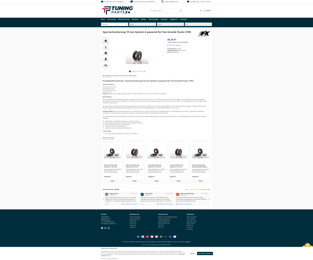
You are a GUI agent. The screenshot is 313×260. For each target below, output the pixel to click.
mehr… (107, 204)
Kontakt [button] (103, 214)
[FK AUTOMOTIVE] (204, 33)
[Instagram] (109, 228)
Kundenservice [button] (134, 214)
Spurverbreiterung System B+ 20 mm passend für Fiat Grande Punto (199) (155, 166)
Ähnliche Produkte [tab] (108, 138)
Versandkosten (152, 242)
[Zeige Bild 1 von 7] (130, 71)
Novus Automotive (192, 217)
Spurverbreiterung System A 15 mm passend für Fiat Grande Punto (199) (177, 166)
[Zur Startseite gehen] (117, 11)
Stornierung (133, 225)
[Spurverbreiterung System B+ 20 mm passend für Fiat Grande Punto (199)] (156, 152)
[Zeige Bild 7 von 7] (144, 71)
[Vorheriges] (111, 55)
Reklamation (133, 223)
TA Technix (190, 227)
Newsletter (133, 227)
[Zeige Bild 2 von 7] (132, 71)
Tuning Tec (190, 229)
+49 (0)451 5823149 (109, 222)
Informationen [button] (163, 214)
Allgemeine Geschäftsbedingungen (167, 217)
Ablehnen (192, 253)
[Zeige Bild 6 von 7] (142, 71)
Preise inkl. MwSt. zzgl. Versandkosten (177, 42)
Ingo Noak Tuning (191, 221)
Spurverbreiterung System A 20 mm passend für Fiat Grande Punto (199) (133, 166)
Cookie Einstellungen (164, 221)
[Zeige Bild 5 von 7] (139, 71)
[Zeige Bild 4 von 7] (137, 71)
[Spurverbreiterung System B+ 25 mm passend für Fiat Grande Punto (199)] (112, 152)
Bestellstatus (133, 221)
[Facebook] (102, 228)
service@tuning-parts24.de (108, 223)
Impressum (161, 225)
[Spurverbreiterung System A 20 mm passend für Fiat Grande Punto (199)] (134, 152)
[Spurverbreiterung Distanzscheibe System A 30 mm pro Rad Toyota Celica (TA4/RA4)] (137, 55)
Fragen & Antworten (135, 217)
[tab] (107, 75)
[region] (133, 55)
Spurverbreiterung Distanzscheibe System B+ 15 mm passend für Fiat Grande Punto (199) (200, 166)
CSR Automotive (191, 219)
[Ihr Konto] (201, 10)
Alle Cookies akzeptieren (205, 253)
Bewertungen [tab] (132, 75)
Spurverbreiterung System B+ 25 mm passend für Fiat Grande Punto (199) (111, 166)
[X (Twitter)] (105, 228)
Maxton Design (191, 223)
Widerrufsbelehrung (163, 223)
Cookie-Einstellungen (125, 254)
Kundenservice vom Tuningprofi (113, 2)
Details (112, 181)
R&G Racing (190, 225)
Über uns (160, 227)
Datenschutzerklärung (164, 219)
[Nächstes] (163, 55)
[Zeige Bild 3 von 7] (134, 71)
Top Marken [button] (190, 214)
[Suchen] (181, 10)
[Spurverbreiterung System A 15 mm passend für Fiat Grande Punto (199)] (178, 152)
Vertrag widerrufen (135, 219)
